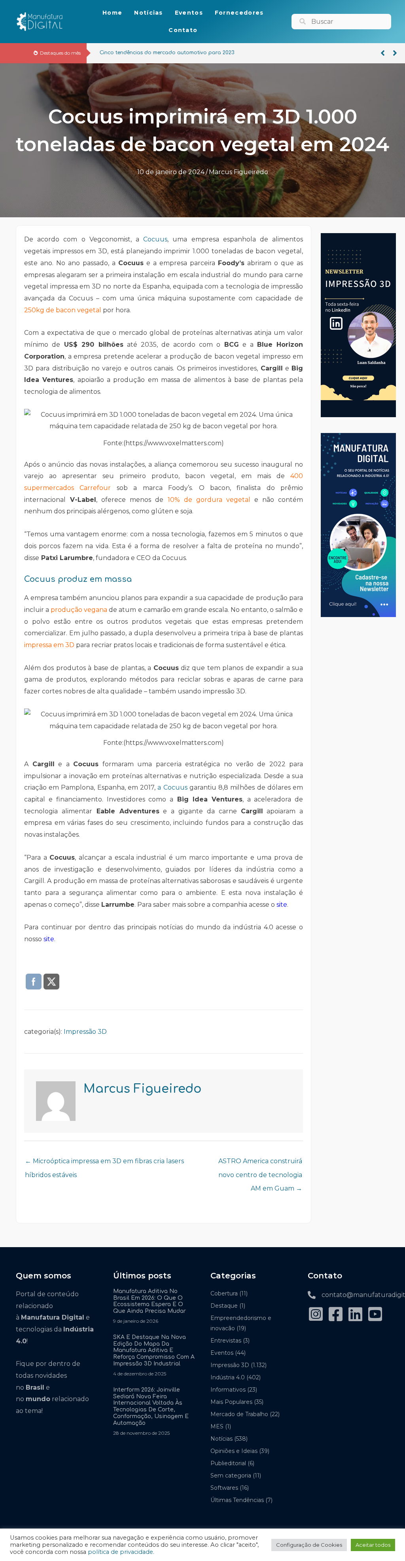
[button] (382, 53)
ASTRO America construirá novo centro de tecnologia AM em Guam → (260, 1163)
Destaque (224, 1305)
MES (216, 1426)
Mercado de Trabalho (239, 1414)
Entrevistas (225, 1340)
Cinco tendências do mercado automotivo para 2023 (164, 52)
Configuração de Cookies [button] (309, 1545)
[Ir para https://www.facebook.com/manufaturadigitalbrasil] (335, 1315)
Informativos (228, 1389)
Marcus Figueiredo (238, 172)
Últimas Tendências (237, 1500)
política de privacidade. (121, 1551)
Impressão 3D (85, 1031)
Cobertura (224, 1293)
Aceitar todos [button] (373, 1545)
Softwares (224, 1487)
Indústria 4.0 (227, 1377)
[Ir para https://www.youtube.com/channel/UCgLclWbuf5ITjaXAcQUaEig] (375, 1315)
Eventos (221, 1352)
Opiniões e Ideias (233, 1451)
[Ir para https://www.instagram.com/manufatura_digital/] (316, 1315)
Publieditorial (228, 1463)
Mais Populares (231, 1401)
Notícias (221, 1438)
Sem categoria (230, 1475)
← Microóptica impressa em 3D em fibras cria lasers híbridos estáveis (104, 1163)
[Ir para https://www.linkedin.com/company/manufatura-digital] (355, 1315)
